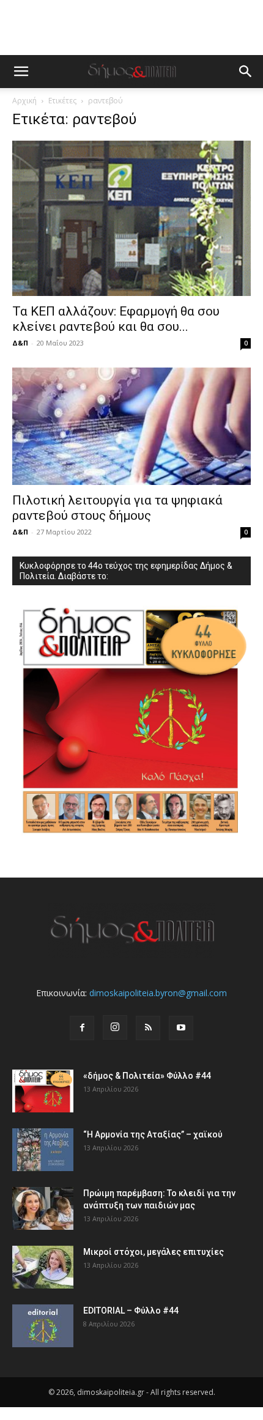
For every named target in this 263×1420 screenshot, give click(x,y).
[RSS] (148, 1028)
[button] (20, 71)
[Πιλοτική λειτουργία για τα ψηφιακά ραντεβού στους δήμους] (131, 427)
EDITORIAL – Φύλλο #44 (131, 1310)
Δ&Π (20, 342)
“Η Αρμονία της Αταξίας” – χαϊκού (153, 1134)
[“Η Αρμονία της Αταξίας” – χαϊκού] (42, 1149)
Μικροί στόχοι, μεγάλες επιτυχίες (153, 1252)
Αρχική (24, 100)
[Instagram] (115, 1027)
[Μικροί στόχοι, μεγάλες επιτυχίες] (42, 1267)
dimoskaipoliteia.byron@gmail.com (158, 993)
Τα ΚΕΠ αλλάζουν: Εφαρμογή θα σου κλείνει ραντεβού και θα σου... (116, 319)
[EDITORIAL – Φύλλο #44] (42, 1325)
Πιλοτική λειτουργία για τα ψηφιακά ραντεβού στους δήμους (117, 508)
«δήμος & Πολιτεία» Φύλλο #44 (147, 1076)
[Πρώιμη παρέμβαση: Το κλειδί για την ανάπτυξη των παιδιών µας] (42, 1208)
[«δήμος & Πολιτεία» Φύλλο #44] (42, 1091)
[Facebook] (82, 1028)
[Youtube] (181, 1028)
